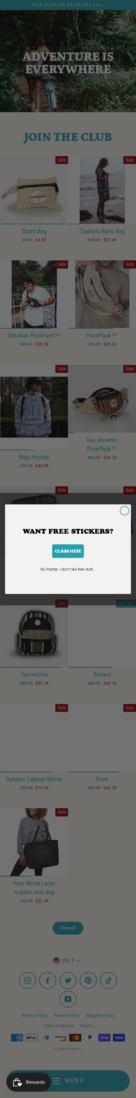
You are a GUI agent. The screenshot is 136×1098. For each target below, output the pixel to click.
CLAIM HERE (68, 551)
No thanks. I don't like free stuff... (68, 569)
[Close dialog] (124, 510)
